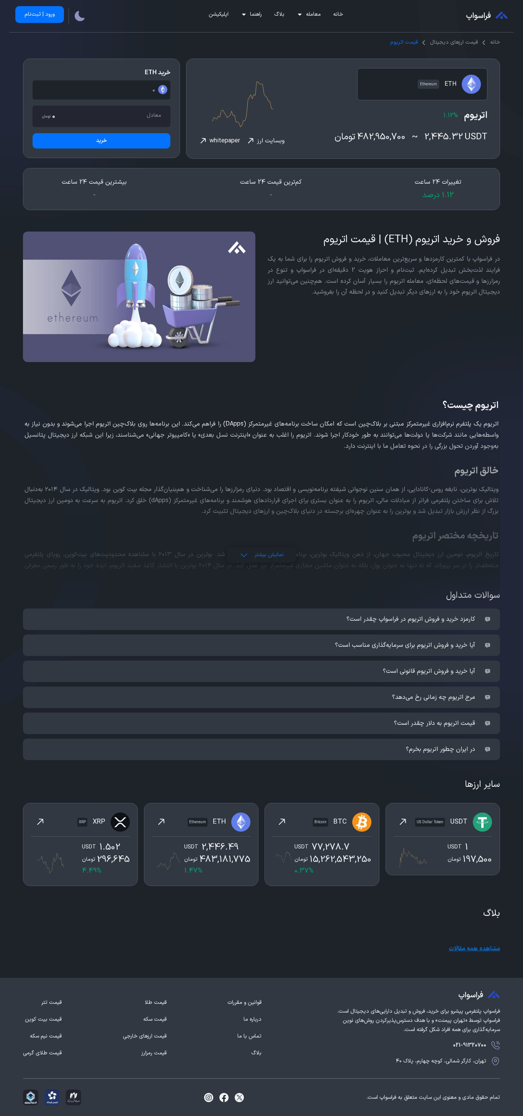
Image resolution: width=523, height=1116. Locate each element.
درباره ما (253, 1019)
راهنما (256, 14)
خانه (338, 14)
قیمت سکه (155, 1019)
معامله (313, 14)
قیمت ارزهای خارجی (145, 1036)
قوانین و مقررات (244, 1003)
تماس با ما (249, 1036)
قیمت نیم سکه (46, 1036)
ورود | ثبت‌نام (40, 14)
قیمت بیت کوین (43, 1019)
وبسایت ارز (270, 140)
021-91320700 (469, 1045)
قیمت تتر (51, 1003)
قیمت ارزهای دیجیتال (454, 42)
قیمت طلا (156, 1003)
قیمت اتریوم (404, 42)
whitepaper (224, 140)
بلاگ (279, 14)
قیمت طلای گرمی (42, 1053)
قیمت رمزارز (154, 1053)
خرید (101, 141)
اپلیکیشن (219, 14)
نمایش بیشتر (269, 555)
